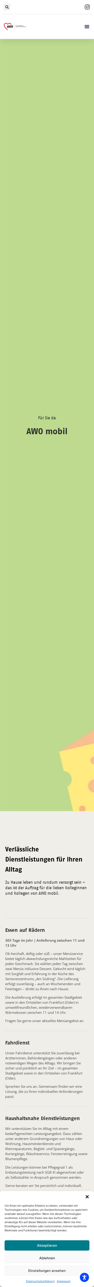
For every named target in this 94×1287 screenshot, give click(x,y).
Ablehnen (47, 1258)
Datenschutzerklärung (40, 1281)
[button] (87, 1196)
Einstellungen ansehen (47, 1270)
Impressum (63, 1281)
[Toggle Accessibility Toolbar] (84, 1277)
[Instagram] (87, 7)
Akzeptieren (47, 1245)
